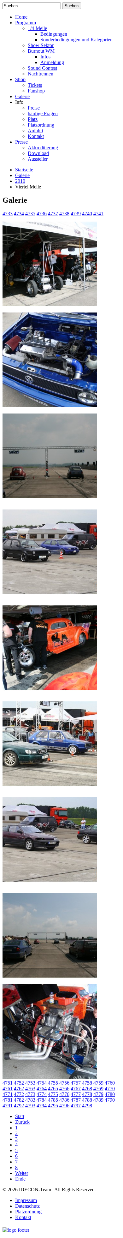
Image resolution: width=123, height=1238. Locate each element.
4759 (98, 1083)
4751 (8, 1083)
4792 (19, 1105)
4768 (87, 1088)
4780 (110, 1094)
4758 (87, 1083)
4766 (64, 1088)
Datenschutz (27, 1206)
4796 (64, 1105)
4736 (42, 213)
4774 (42, 1094)
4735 (30, 213)
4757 (76, 1083)
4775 (53, 1094)
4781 (8, 1100)
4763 (30, 1088)
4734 (19, 213)
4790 (110, 1100)
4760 (110, 1083)
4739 (76, 213)
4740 (87, 213)
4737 (53, 213)
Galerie (22, 175)
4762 (19, 1088)
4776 (64, 1094)
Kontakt (23, 1217)
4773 (30, 1094)
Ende (20, 1178)
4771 (8, 1094)
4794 (42, 1105)
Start (19, 1116)
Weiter (21, 1173)
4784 (42, 1100)
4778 (87, 1094)
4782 (19, 1100)
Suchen (72, 5)
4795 (53, 1105)
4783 (30, 1100)
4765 (53, 1088)
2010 (20, 181)
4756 (64, 1083)
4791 (8, 1105)
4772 (19, 1094)
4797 (76, 1105)
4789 (98, 1100)
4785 (53, 1100)
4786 (64, 1100)
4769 (98, 1088)
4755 (53, 1083)
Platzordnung (28, 1211)
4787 (76, 1100)
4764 (42, 1088)
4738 (64, 213)
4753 (30, 1083)
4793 (30, 1105)
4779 (98, 1094)
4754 (42, 1083)
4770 (110, 1088)
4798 (87, 1105)
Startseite (24, 169)
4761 (8, 1088)
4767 (76, 1088)
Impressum (26, 1200)
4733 (8, 213)
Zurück (22, 1122)
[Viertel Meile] (50, 309)
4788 (87, 1100)
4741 (98, 213)
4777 (76, 1094)
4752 (19, 1083)
